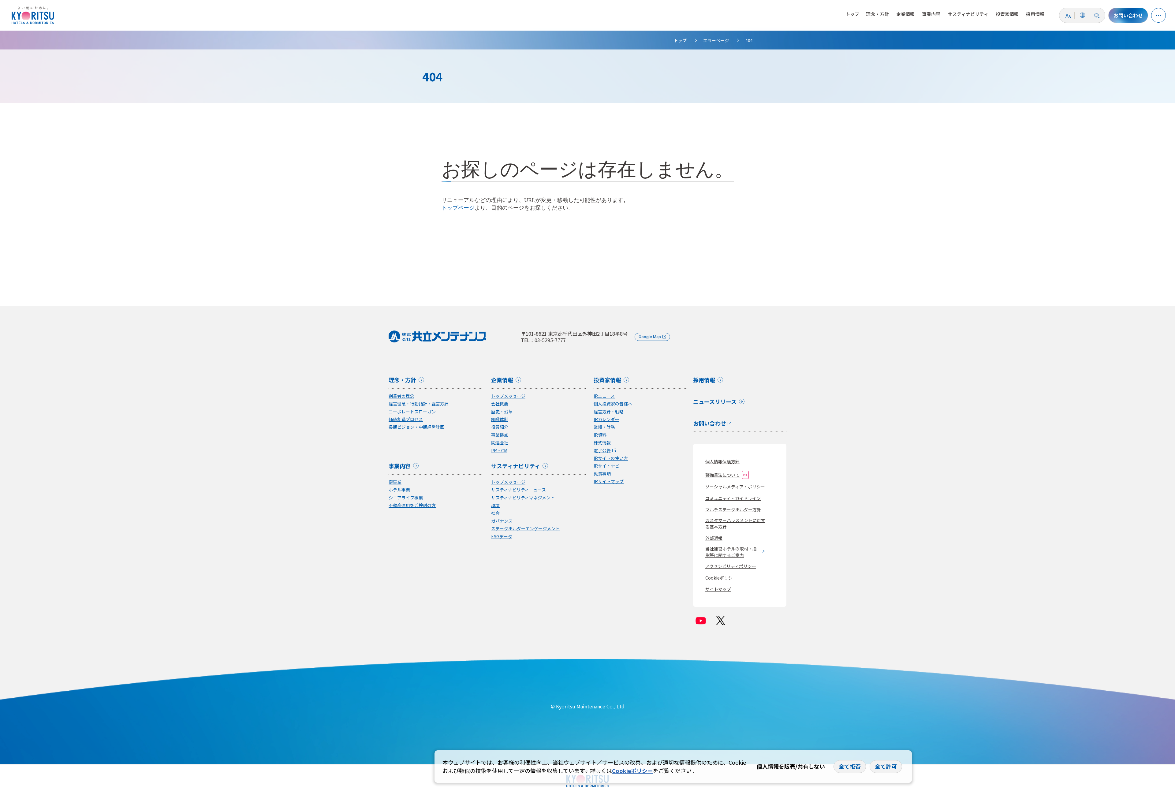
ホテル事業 (399, 489)
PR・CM (499, 450)
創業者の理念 (401, 396)
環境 (495, 505)
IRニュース (604, 396)
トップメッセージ (508, 396)
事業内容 (931, 14)
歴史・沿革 (502, 411)
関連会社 (499, 442)
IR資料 (600, 435)
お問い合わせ (1128, 15)
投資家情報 (1007, 14)
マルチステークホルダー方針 (733, 509)
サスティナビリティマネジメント (523, 497)
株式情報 (602, 442)
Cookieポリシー (721, 578)
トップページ (458, 208)
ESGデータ (501, 536)
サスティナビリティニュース (518, 489)
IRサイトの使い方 (611, 458)
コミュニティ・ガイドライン (733, 498)
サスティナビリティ (968, 14)
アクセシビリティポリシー (730, 566)
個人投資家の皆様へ (613, 403)
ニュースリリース (715, 402)
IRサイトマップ (609, 481)
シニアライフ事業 (406, 497)
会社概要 (499, 403)
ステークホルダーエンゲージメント (525, 528)
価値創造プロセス (406, 419)
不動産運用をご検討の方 (412, 505)
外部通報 (713, 538)
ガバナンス (502, 521)
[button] (1158, 15)
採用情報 (1035, 14)
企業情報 (905, 14)
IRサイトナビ (606, 466)
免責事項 (602, 474)
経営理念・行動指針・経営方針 (419, 403)
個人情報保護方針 (722, 461)
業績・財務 (604, 427)
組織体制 (499, 419)
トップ (852, 14)
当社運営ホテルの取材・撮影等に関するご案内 (731, 552)
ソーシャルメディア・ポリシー (735, 486)
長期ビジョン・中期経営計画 (416, 427)
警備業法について (722, 475)
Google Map (650, 336)
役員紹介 (499, 427)
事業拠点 (499, 435)
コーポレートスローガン (412, 411)
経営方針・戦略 (609, 411)
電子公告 (602, 450)
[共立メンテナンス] (34, 15)
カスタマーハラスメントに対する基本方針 (735, 523)
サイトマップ (718, 589)
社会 (495, 513)
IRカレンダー (606, 419)
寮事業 (395, 482)
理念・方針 (877, 14)
